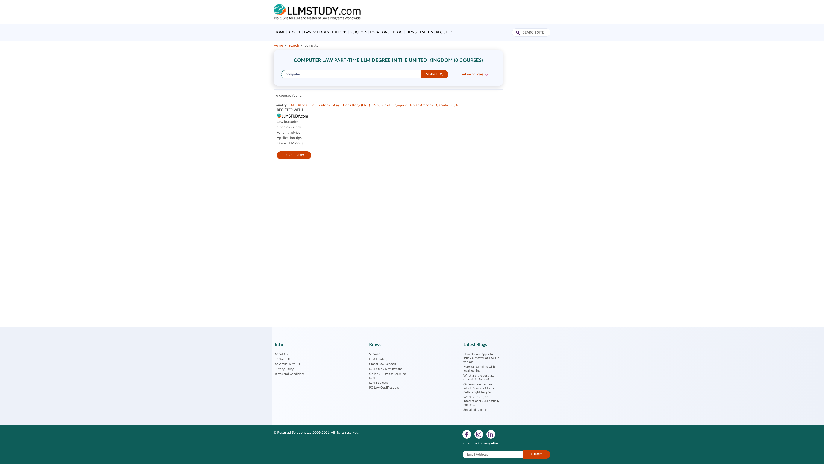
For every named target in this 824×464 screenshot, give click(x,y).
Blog (397, 32)
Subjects (358, 32)
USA (454, 105)
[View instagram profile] (478, 434)
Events (426, 32)
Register (444, 32)
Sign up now (294, 155)
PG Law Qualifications (384, 387)
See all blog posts (476, 409)
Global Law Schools (382, 364)
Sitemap (374, 354)
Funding (340, 32)
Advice (294, 32)
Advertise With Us (287, 364)
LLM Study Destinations (385, 369)
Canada (442, 105)
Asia (336, 105)
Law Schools (316, 32)
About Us (281, 354)
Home (280, 32)
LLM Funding (378, 359)
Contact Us (282, 359)
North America (421, 105)
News (411, 32)
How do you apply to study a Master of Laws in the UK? (481, 358)
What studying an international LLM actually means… (481, 401)
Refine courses (472, 74)
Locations (379, 32)
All (293, 105)
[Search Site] (518, 33)
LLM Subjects (378, 382)
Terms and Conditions (289, 373)
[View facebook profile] (466, 434)
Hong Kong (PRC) (356, 105)
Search (293, 45)
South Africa (320, 105)
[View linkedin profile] (490, 434)
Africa (302, 105)
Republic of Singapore (390, 105)
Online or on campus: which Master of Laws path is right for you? (479, 388)
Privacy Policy (284, 369)
